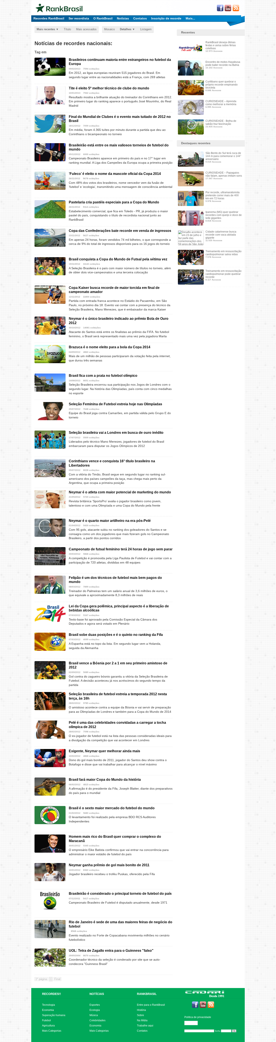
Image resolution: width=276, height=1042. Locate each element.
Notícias (123, 18)
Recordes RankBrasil (48, 18)
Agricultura (48, 1025)
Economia (48, 1010)
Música (93, 1015)
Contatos (140, 18)
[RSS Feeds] (236, 8)
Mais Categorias (51, 1030)
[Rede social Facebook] (220, 8)
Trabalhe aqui (145, 1025)
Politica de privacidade (197, 1017)
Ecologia (94, 1010)
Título (67, 29)
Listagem (146, 29)
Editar (193, 1023)
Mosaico (109, 29)
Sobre (140, 1015)
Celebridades (97, 1020)
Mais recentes (46, 29)
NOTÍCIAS (96, 994)
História (141, 1010)
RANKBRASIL (147, 994)
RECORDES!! (51, 994)
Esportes (94, 1004)
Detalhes (125, 29)
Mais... (190, 18)
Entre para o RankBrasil (151, 1004)
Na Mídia (142, 1020)
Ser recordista (79, 18)
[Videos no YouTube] (228, 8)
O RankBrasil (103, 18)
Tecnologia (48, 1004)
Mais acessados (86, 29)
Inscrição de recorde (166, 18)
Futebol (46, 1020)
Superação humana (53, 1015)
